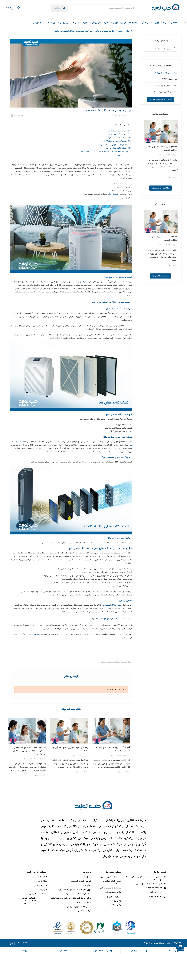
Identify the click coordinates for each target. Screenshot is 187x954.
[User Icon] (18, 8)
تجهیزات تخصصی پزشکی (110, 888)
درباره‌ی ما (87, 885)
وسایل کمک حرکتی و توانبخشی (112, 882)
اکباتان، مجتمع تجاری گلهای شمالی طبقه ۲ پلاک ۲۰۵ (144, 878)
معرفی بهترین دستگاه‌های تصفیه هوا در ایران (111, 302)
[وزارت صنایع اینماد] (64, 927)
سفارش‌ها (42, 881)
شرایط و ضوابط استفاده (81, 881)
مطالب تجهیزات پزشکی (110, 662)
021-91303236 (156, 892)
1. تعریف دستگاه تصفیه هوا (119, 131)
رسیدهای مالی (40, 885)
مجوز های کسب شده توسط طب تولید (74, 889)
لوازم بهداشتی (115, 905)
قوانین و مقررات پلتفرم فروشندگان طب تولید (71, 898)
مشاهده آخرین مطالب (160, 188)
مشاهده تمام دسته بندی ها (160, 99)
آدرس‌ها (43, 889)
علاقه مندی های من (38, 893)
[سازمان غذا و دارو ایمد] (93, 927)
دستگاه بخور (112, 194)
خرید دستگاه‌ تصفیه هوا (112, 605)
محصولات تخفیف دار (82, 902)
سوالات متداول (84, 910)
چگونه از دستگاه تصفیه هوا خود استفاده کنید (111, 618)
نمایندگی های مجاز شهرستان (149, 883)
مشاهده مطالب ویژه (160, 276)
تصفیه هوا (84, 281)
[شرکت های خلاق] (122, 927)
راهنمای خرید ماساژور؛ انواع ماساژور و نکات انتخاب (70, 749)
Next (130, 714)
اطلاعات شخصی (39, 876)
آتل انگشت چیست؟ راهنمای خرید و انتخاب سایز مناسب (113, 749)
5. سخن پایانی (124, 155)
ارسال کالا (87, 876)
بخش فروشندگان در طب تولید (77, 893)
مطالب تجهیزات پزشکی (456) (165, 73)
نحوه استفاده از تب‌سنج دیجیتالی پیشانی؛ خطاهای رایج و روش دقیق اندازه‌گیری (29, 751)
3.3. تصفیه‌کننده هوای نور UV (118, 148)
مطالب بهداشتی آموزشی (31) (165, 92)
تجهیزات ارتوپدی (114, 896)
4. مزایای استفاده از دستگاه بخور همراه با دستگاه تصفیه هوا (105, 151)
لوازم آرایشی (116, 900)
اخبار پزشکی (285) (169, 79)
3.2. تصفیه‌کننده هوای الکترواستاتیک (114, 144)
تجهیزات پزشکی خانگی (111, 876)
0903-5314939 (155, 896)
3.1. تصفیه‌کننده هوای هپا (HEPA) (116, 141)
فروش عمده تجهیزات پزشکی (78, 906)
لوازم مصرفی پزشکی (112, 892)
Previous (125, 714)
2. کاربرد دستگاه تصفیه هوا (119, 134)
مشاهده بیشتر (40, 775)
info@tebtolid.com (153, 887)
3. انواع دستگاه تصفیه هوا (119, 138)
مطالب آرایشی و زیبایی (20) (165, 85)
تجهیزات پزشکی (33, 634)
